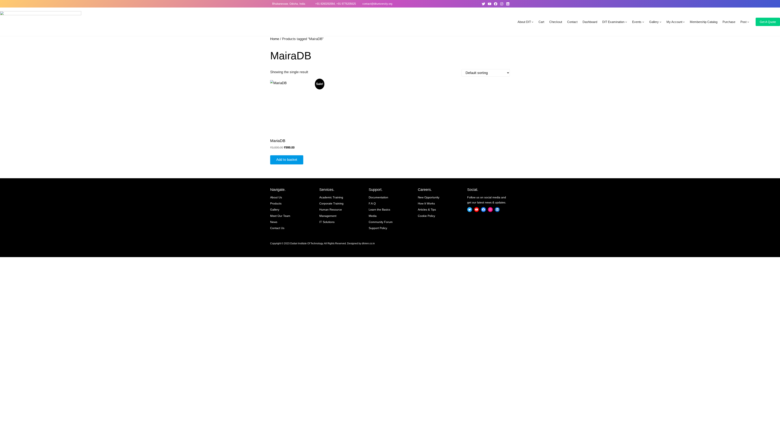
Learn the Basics (379, 209)
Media (373, 215)
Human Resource (330, 209)
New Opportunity (428, 197)
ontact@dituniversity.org (378, 3)
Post (743, 22)
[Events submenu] (643, 22)
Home (274, 39)
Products (276, 203)
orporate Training (332, 203)
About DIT (524, 22)
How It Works (426, 203)
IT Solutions (327, 222)
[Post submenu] (748, 22)
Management (327, 215)
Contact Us (277, 228)
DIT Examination (613, 22)
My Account (674, 22)
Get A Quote (768, 22)
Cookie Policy (426, 215)
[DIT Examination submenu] (626, 22)
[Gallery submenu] (660, 22)
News (273, 222)
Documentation (378, 197)
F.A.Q (372, 203)
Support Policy (378, 228)
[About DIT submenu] (532, 22)
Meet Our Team (280, 215)
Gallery (654, 22)
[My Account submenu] (684, 22)
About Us (276, 197)
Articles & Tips (427, 209)
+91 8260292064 (324, 3)
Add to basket (286, 160)
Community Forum (381, 222)
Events (636, 22)
